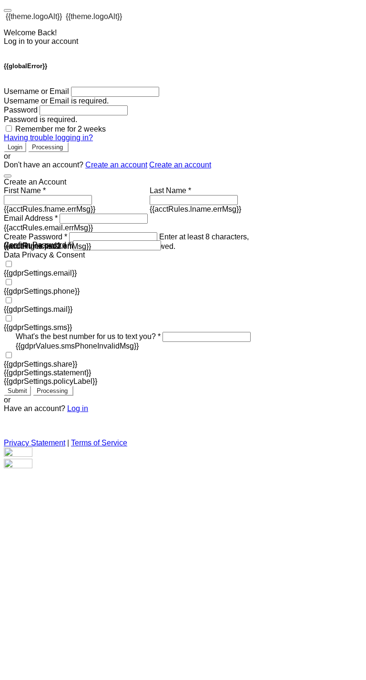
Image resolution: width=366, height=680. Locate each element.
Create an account (116, 165)
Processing (48, 147)
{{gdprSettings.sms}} (38, 327)
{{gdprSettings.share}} (40, 364)
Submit (17, 390)
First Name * (25, 190)
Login (15, 147)
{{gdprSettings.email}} (40, 273)
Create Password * (35, 237)
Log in (77, 408)
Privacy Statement (34, 443)
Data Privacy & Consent (44, 255)
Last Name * (170, 190)
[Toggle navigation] (7, 10)
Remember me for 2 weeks (60, 129)
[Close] (7, 176)
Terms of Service (99, 443)
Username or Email (36, 91)
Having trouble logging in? (48, 138)
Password (21, 110)
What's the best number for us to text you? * (88, 336)
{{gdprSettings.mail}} (38, 309)
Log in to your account (41, 41)
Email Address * (31, 218)
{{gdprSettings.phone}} (42, 291)
